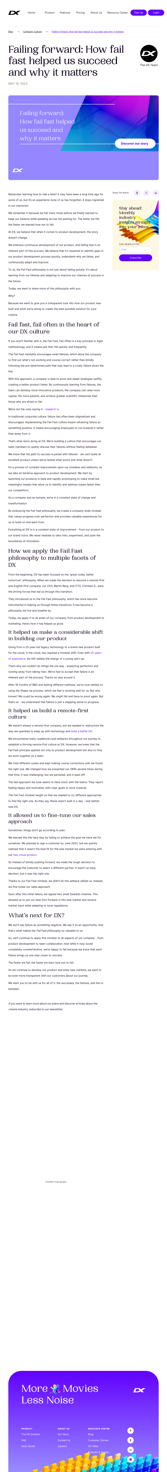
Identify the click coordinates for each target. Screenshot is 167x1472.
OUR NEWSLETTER (129, 244)
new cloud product (25, 854)
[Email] (136, 1459)
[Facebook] (137, 193)
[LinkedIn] (155, 193)
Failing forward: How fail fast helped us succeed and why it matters (88, 31)
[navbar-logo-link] (14, 12)
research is (52, 409)
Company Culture (32, 31)
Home (31, 12)
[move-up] (136, 1430)
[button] (49, 13)
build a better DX (81, 731)
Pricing (80, 12)
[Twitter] (146, 193)
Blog (10, 31)
